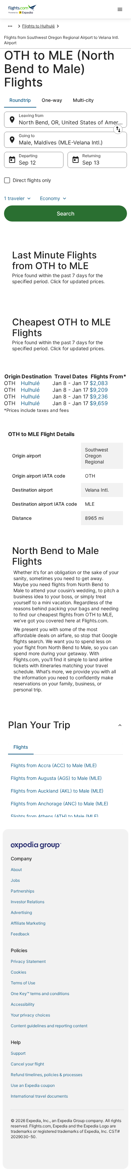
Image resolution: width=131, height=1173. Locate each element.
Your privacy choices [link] (30, 1014)
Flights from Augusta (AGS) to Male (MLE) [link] (56, 778)
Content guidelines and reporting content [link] (49, 1025)
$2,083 (99, 383)
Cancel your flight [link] (27, 1063)
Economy (50, 198)
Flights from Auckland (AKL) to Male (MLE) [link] (57, 791)
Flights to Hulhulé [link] (38, 25)
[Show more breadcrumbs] (10, 26)
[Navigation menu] (120, 9)
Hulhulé (30, 383)
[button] (65, 725)
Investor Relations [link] (27, 901)
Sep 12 (27, 162)
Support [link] (18, 1053)
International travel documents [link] (39, 1096)
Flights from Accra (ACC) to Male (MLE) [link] (54, 765)
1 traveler (14, 198)
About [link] (16, 869)
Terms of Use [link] (23, 982)
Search (66, 213)
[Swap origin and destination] (118, 129)
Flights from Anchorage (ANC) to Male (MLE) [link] (59, 803)
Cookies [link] (18, 972)
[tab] (20, 100)
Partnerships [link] (22, 890)
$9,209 (99, 389)
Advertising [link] (21, 912)
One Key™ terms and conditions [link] (40, 993)
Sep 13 (90, 162)
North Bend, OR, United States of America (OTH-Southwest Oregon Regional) (73, 122)
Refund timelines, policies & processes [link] (46, 1074)
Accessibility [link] (23, 1004)
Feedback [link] (20, 933)
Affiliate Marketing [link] (28, 923)
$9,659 (99, 403)
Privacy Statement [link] (28, 961)
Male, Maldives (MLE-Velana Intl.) (61, 142)
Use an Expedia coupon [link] (33, 1085)
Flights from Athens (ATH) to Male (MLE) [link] (54, 816)
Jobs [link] (15, 880)
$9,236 (99, 396)
